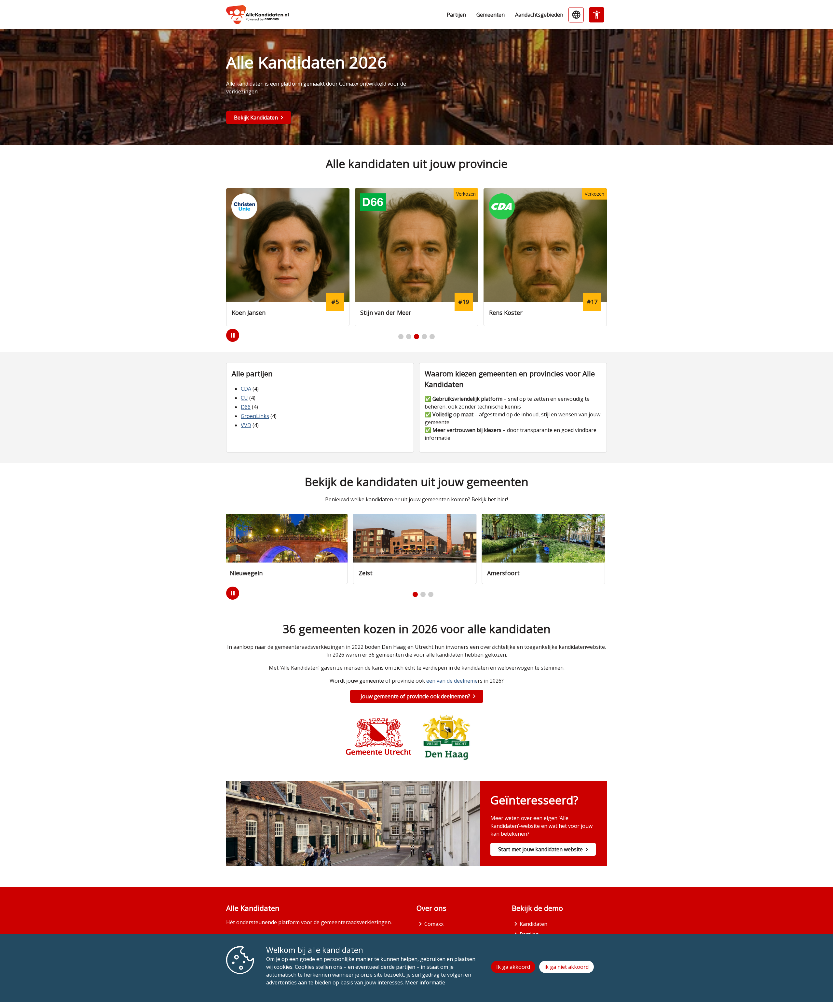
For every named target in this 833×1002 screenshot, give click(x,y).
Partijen (456, 14)
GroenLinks (255, 416)
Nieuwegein (248, 573)
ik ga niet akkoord (566, 966)
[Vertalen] (576, 14)
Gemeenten (490, 14)
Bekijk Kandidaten (256, 117)
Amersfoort (505, 573)
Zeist (367, 573)
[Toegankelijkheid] (596, 14)
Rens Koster (377, 312)
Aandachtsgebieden (539, 14)
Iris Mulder (504, 312)
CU (244, 397)
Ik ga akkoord (513, 966)
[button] (400, 336)
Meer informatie (425, 982)
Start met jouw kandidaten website (540, 849)
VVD (246, 425)
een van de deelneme (452, 680)
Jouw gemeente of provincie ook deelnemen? (415, 696)
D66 (246, 407)
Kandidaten (533, 923)
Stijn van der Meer (257, 312)
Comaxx (348, 83)
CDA (246, 388)
